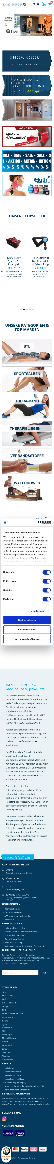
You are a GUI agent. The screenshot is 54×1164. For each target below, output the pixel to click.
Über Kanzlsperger (12, 909)
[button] (17, 46)
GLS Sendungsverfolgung (15, 1083)
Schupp (5, 1049)
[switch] (46, 581)
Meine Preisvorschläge (14, 1079)
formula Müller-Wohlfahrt (13, 1014)
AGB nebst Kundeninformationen (18, 916)
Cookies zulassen (27, 620)
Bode (4, 999)
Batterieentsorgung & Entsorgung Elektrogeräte (25, 946)
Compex (5, 1006)
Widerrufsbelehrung (13, 942)
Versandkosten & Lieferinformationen (20, 932)
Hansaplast (7, 1027)
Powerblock (7, 1045)
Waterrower (7, 1060)
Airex (4, 992)
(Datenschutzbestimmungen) (15, 963)
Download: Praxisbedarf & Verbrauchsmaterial (24, 1086)
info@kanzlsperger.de (15, 889)
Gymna (5, 1024)
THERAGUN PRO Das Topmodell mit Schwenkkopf (40, 261)
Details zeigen (38, 611)
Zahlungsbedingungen (14, 935)
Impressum (9, 920)
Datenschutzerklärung (14, 939)
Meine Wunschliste (12, 1075)
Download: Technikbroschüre (17, 1090)
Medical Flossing (9, 1038)
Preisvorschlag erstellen (14, 928)
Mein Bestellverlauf (12, 1072)
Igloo (4, 1031)
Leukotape (7, 1034)
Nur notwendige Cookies (27, 639)
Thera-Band (7, 1052)
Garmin (5, 1021)
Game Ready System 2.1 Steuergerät (14, 261)
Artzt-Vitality (7, 996)
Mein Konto (9, 1068)
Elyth (4, 1010)
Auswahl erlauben (27, 629)
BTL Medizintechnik (10, 1003)
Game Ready (7, 1017)
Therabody (7, 1056)
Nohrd (5, 1042)
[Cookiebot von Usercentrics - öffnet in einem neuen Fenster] (38, 522)
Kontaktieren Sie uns (13, 912)
